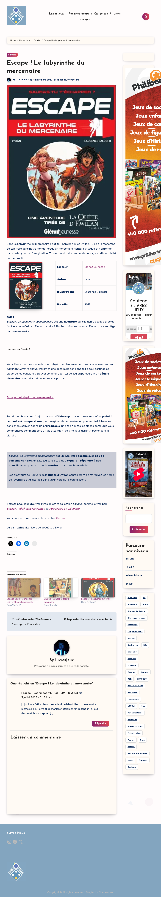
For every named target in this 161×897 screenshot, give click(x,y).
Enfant (129, 558)
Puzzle (131, 740)
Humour (145, 672)
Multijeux (132, 719)
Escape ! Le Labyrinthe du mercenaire (30, 397)
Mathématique (135, 713)
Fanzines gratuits (80, 13)
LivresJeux (23, 79)
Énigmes (143, 760)
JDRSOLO (142, 679)
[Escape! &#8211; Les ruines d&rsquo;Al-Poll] (98, 587)
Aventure (132, 598)
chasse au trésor (137, 611)
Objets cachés (135, 726)
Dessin (131, 638)
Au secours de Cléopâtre (64, 508)
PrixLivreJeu (134, 733)
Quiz (142, 740)
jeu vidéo (132, 692)
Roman (131, 747)
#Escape (61, 79)
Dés (145, 645)
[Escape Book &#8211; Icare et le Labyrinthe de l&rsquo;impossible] (24, 587)
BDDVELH (132, 604)
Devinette (133, 645)
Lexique (84, 19)
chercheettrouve (136, 618)
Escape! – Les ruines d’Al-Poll (95, 599)
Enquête (132, 659)
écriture (132, 767)
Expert (129, 583)
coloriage (132, 625)
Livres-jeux (57, 13)
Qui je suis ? (102, 13)
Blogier (90, 892)
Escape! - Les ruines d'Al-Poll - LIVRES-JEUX (49, 693)
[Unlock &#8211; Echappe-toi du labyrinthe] (61, 587)
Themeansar (105, 892)
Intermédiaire (133, 575)
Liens (117, 13)
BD (144, 598)
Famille (12, 54)
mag (143, 706)
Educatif (132, 652)
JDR (130, 679)
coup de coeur (135, 631)
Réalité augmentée (137, 753)
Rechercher (134, 508)
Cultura (61, 518)
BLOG (145, 604)
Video (130, 760)
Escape (131, 672)
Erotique (132, 665)
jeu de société (135, 686)
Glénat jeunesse (94, 266)
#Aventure (73, 79)
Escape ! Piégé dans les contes (26, 508)
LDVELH (131, 706)
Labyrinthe (133, 699)
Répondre (100, 723)
